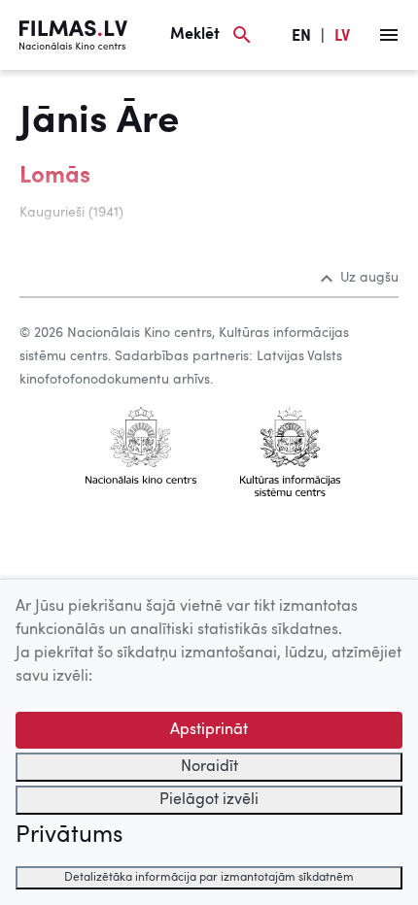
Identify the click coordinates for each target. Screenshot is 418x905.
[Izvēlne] (388, 35)
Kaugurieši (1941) (71, 212)
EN (301, 37)
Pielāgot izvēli (209, 800)
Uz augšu (369, 278)
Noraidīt (209, 767)
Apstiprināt (209, 730)
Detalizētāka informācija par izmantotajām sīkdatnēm (209, 878)
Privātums (69, 836)
